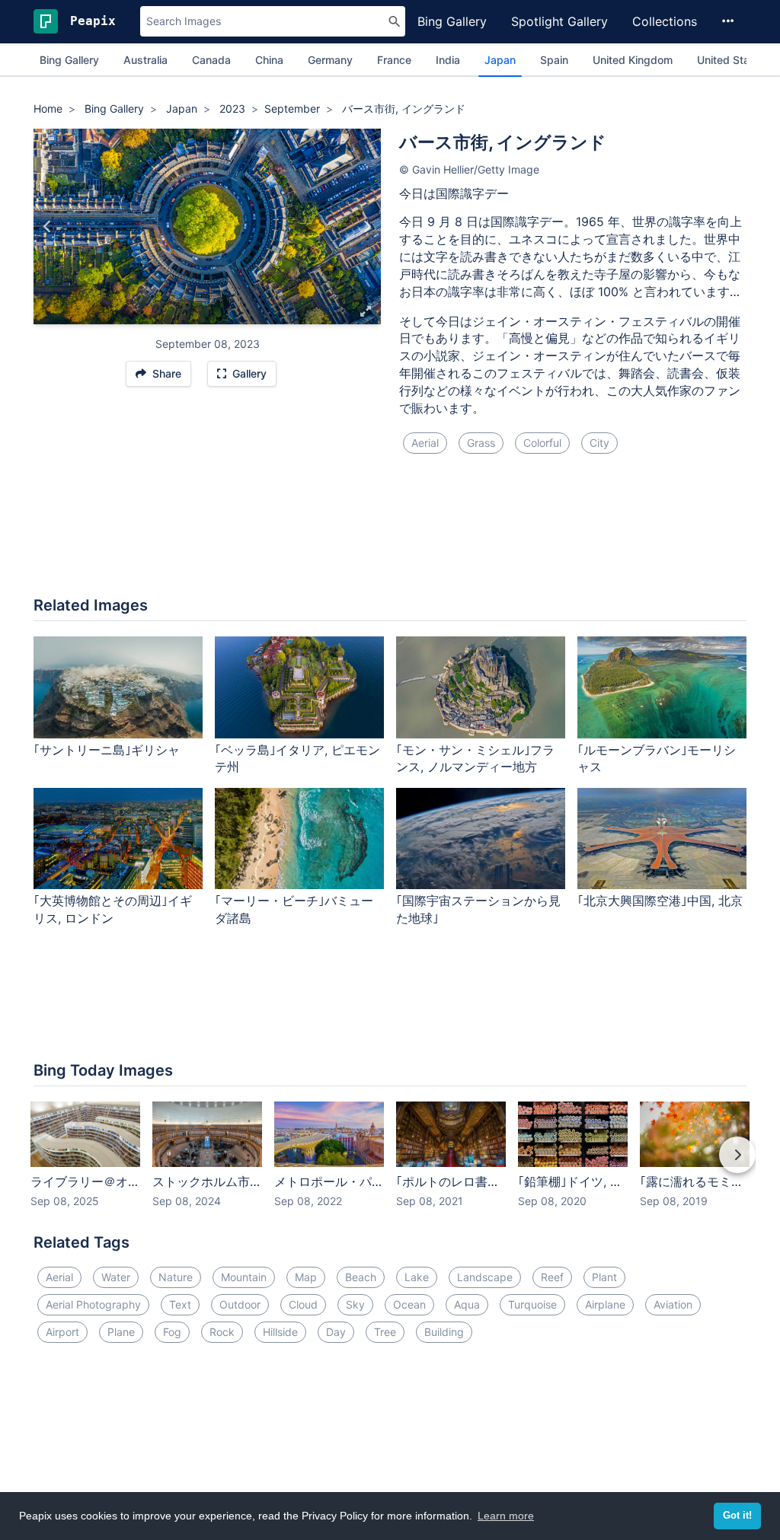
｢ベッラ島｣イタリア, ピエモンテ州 (297, 758)
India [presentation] (448, 59)
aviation (673, 1304)
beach (360, 1277)
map (306, 1277)
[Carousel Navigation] (390, 1165)
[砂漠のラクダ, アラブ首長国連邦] (48, 226)
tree (385, 1331)
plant (604, 1277)
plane (121, 1331)
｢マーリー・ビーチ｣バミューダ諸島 (294, 909)
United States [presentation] (731, 59)
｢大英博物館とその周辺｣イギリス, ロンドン (113, 909)
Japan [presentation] (500, 59)
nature (175, 1277)
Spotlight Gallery (559, 21)
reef (552, 1277)
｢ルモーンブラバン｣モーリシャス (656, 758)
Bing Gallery (452, 21)
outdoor (240, 1304)
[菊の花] (367, 226)
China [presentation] (269, 59)
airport (62, 1331)
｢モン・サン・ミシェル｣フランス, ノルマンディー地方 (475, 758)
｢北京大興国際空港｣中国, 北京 (660, 900)
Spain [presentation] (554, 59)
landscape (485, 1277)
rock (222, 1331)
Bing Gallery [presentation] (69, 59)
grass (481, 442)
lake (416, 1277)
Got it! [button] (737, 1515)
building (444, 1331)
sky (355, 1304)
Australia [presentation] (145, 59)
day (336, 1331)
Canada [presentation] (211, 59)
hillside (280, 1331)
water (115, 1277)
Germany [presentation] (330, 59)
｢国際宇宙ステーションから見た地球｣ (478, 909)
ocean (409, 1304)
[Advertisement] (390, 534)
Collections (664, 21)
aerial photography (93, 1304)
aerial (425, 442)
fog (172, 1331)
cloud (303, 1304)
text (180, 1304)
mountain (244, 1277)
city (599, 442)
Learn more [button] (506, 1516)
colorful (542, 442)
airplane (605, 1304)
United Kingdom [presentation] (633, 59)
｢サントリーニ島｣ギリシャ (107, 749)
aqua (467, 1304)
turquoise (532, 1304)
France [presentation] (394, 59)
